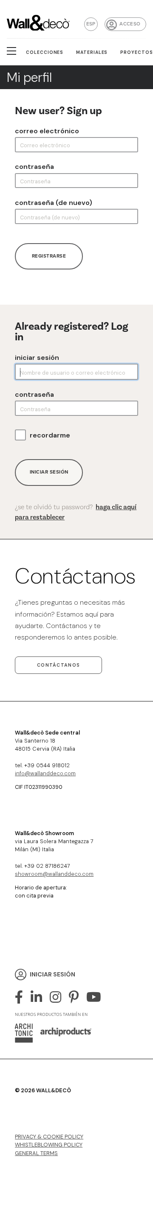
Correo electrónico (47, 131)
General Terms (36, 1153)
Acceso (129, 24)
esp (91, 24)
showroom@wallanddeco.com (54, 874)
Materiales (92, 52)
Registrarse (49, 256)
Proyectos (136, 52)
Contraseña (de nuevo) (53, 202)
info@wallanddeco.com (45, 773)
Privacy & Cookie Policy (49, 1136)
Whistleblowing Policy (48, 1144)
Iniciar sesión (37, 357)
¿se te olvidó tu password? (75, 512)
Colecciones (45, 52)
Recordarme (50, 435)
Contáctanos (58, 665)
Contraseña (34, 166)
